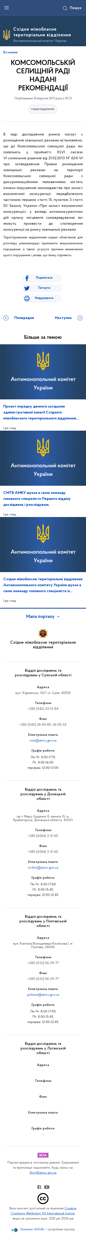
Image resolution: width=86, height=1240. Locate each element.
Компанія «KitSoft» (33, 1229)
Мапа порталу (40, 616)
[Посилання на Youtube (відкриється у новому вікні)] (46, 1187)
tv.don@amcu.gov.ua (43, 867)
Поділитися (44, 278)
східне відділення (42, 109)
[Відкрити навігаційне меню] (6, 8)
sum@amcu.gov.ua (43, 740)
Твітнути (44, 288)
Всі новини (10, 52)
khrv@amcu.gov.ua (43, 1173)
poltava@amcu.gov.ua (43, 995)
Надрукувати (44, 298)
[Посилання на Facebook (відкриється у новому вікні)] (39, 1187)
